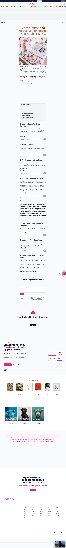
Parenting (41, 511)
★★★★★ (63, 22)
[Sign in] (64, 4)
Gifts (56, 6)
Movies (23, 6)
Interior (41, 507)
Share (45, 66)
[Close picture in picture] (55, 541)
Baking (49, 499)
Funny (25, 505)
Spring (21, 273)
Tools (24, 517)
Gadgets (41, 6)
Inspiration (2, 6)
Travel (38, 6)
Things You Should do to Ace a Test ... (52, 434)
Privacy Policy (52, 525)
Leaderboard (50, 360)
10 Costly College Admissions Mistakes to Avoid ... (22, 441)
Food (14, 6)
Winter (29, 273)
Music (17, 6)
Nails (24, 511)
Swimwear (57, 513)
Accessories (59, 6)
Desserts (57, 501)
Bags (40, 499)
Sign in (22, 366)
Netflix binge (24, 83)
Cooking (32, 6)
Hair (56, 505)
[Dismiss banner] (45, 297)
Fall (27, 273)
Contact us (25, 523)
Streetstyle (11, 6)
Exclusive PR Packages (40, 525)
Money (41, 509)
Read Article (13, 423)
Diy (32, 503)
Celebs (41, 501)
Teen (24, 515)
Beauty (57, 499)
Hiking (21, 83)
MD (29, 66)
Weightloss (57, 515)
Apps (32, 499)
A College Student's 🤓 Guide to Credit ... (14, 434)
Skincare (33, 513)
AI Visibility (38, 523)
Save (40, 66)
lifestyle (3, 22)
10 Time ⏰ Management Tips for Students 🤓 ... (44, 441)
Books (33, 501)
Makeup (33, 509)
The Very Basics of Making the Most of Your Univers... (22, 439)
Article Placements (53, 523)
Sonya (22, 66)
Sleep (41, 513)
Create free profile (8, 364)
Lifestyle (44, 6)
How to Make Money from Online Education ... (33, 434)
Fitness (49, 503)
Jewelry (49, 507)
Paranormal (34, 511)
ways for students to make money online (50, 437)
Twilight (51, 6)
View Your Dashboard (18, 364)
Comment (22, 294)
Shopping (29, 83)
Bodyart (26, 6)
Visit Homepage (33, 490)
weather (25, 213)
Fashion (20, 6)
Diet (62, 6)
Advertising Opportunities (28, 525)
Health (25, 507)
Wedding (49, 515)
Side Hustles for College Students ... (33, 437)
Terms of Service (26, 527)
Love (53, 6)
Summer (24, 273)
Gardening (41, 505)
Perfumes (49, 511)
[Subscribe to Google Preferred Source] (25, 298)
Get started (59, 360)
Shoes (48, 6)
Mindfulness (7, 6)
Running (35, 6)
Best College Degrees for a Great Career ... (16, 437)
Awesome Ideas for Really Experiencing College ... (44, 439)
